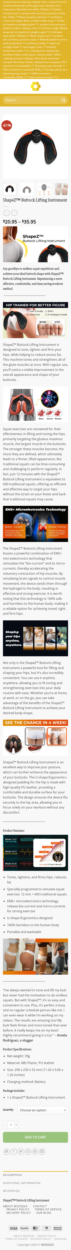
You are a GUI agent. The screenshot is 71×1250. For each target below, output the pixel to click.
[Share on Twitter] (21, 1151)
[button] (6, 86)
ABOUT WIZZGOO (15, 1206)
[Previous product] (14, 213)
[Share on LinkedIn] (42, 1151)
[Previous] (9, 146)
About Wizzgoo (24, 1236)
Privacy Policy (47, 1236)
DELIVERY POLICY (19, 1212)
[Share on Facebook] (13, 1151)
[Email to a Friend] (28, 1151)
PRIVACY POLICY (18, 1209)
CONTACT (40, 1206)
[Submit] (63, 100)
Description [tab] (12, 1175)
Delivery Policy (41, 1239)
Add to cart (35, 1137)
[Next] (61, 146)
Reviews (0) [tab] (11, 1190)
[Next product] (6, 213)
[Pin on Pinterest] (35, 1151)
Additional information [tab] (22, 1183)
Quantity (8, 1109)
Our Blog (60, 1239)
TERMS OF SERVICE (48, 1209)
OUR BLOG (43, 1212)
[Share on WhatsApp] (6, 1151)
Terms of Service (16, 1239)
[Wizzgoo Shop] (35, 86)
